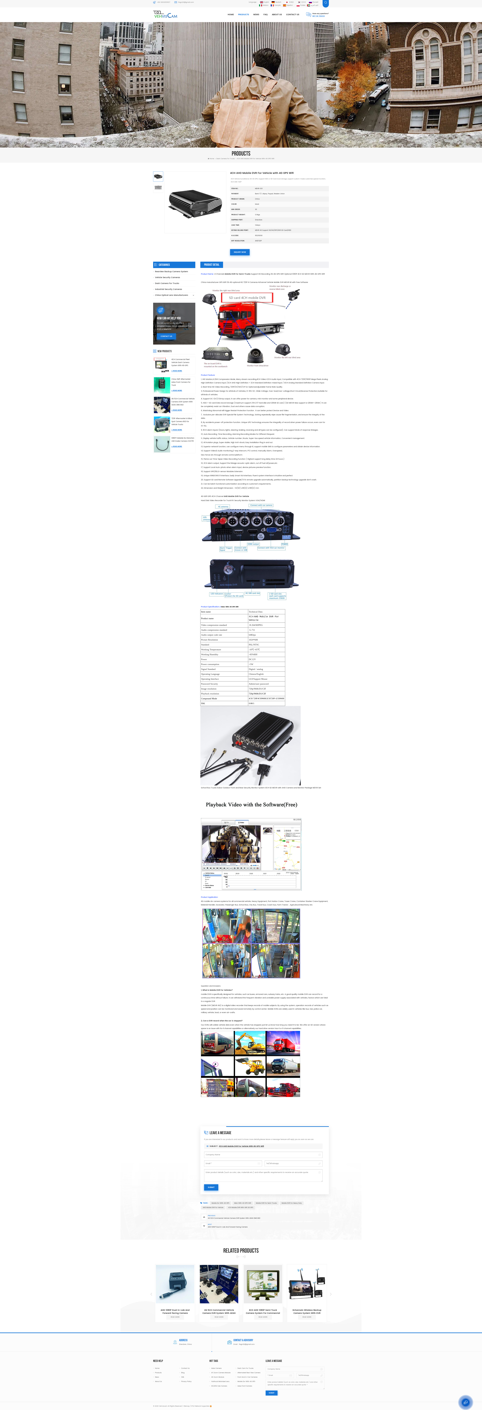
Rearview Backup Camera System (171, 271)
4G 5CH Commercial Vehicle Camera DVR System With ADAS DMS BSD (183, 402)
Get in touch (318, 16)
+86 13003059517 (163, 2)
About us (277, 14)
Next (331, 1294)
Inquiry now (240, 252)
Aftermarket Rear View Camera (248, 1373)
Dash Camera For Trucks (167, 283)
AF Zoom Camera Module (220, 1373)
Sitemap (187, 1406)
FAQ (265, 14)
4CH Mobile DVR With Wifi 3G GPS (240, 1207)
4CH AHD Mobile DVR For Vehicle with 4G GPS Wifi (241, 1146)
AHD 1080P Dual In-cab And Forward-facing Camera (263, 1312)
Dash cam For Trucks (245, 1368)
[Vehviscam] (165, 14)
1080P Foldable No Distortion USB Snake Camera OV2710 (182, 440)
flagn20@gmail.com (186, 2)
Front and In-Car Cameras (247, 1377)
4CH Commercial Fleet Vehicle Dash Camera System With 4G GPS (180, 362)
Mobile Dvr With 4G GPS (220, 1203)
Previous (151, 1294)
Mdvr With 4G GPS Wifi (242, 1203)
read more (177, 371)
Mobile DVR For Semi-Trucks (266, 1203)
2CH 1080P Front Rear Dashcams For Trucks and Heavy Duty (175, 1312)
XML (182, 1377)
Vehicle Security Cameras (167, 277)
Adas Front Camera (244, 1386)
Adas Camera (216, 1368)
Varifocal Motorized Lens (220, 1381)
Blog (183, 1373)
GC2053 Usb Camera (219, 1386)
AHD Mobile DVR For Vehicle (213, 1207)
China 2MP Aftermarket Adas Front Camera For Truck (180, 382)
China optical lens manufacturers (171, 295)
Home (231, 14)
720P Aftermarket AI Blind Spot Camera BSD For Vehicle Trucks (181, 421)
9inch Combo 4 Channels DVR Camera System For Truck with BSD (219, 1312)
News (256, 14)
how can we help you (169, 318)
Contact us (292, 14)
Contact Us (166, 336)
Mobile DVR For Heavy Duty (292, 1203)
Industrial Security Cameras (168, 289)
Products (243, 14)
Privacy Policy (186, 1381)
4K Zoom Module (217, 1377)
